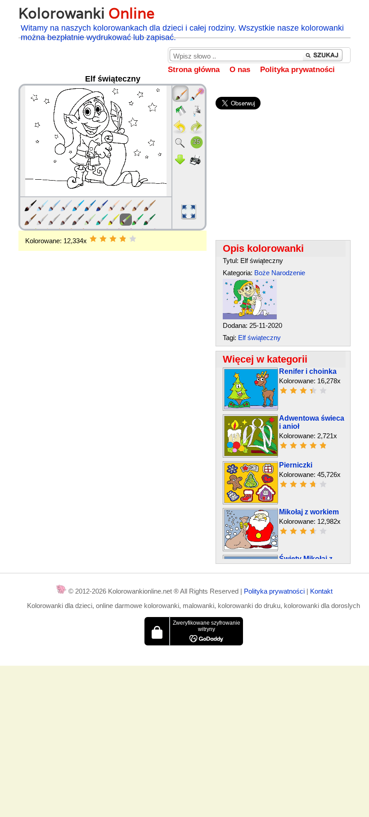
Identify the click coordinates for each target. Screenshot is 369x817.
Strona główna (194, 69)
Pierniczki (295, 465)
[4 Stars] (122, 238)
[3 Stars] (112, 238)
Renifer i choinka (308, 371)
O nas (240, 69)
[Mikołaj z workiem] (251, 547)
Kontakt (321, 591)
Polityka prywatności (297, 69)
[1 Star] (93, 238)
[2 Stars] (103, 238)
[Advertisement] (112, 323)
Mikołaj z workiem (309, 512)
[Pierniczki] (251, 500)
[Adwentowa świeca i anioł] (251, 454)
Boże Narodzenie (279, 273)
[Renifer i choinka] (251, 407)
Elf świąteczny (259, 337)
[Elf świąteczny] (250, 317)
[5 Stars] (132, 238)
